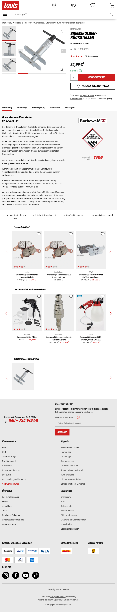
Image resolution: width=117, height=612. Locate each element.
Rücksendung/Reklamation (14, 479)
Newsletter (7, 466)
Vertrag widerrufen (10, 484)
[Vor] (63, 51)
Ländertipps (66, 456)
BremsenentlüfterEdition (27, 337)
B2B (4, 452)
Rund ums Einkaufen (11, 515)
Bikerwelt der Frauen (70, 447)
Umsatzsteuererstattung (13, 520)
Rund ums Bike (67, 475)
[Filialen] (54, 5)
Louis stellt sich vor (10, 497)
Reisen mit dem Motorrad (72, 470)
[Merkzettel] (93, 5)
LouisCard (6, 475)
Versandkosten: (76, 99)
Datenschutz (66, 506)
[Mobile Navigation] (5, 14)
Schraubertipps (67, 461)
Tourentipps (66, 452)
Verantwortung (9, 524)
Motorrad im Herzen (69, 466)
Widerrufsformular (69, 515)
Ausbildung (7, 506)
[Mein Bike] (73, 5)
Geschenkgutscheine (11, 470)
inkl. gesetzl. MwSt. (87, 96)
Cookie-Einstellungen (70, 529)
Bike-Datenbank (9, 461)
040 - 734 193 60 (23, 421)
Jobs (4, 511)
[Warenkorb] (112, 5)
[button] (111, 14)
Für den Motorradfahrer (71, 479)
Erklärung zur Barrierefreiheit (73, 520)
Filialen (5, 501)
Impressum (66, 497)
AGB (63, 501)
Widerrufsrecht (67, 511)
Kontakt (5, 447)
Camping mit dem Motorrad (73, 484)
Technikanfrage (9, 456)
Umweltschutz (67, 524)
